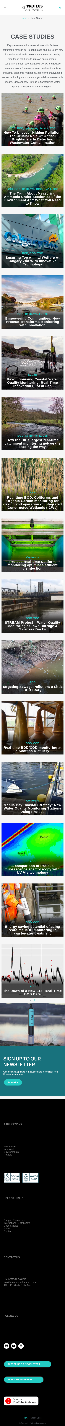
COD (17, 189)
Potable (8, 1154)
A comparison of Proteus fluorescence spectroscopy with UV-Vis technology (32, 869)
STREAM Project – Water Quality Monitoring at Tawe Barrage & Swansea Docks (32, 626)
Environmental (11, 1152)
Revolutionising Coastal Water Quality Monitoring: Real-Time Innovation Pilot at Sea (32, 382)
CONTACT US (12, 1257)
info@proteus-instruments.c (18, 1282)
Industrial (9, 1149)
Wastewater (10, 1146)
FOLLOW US (11, 1316)
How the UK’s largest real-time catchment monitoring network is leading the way (33, 443)
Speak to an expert (20, 1379)
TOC (53, 128)
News (7, 1228)
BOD (13, 128)
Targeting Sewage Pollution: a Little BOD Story (32, 688)
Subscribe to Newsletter (24, 1364)
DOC (20, 128)
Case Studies (11, 1225)
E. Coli (43, 314)
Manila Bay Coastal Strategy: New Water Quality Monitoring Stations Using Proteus (32, 808)
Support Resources (14, 1220)
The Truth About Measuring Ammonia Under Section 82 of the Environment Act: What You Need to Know (32, 198)
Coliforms (28, 189)
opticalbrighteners (36, 128)
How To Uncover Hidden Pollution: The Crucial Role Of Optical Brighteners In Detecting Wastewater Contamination (32, 138)
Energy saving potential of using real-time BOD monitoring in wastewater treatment (32, 930)
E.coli (47, 189)
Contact (8, 1231)
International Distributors (17, 1223)
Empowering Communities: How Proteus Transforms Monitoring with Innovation (32, 321)
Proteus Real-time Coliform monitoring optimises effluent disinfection (32, 565)
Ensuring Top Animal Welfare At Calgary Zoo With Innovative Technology (32, 261)
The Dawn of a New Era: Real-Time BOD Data (32, 992)
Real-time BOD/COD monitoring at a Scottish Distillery (33, 749)
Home (24, 18)
